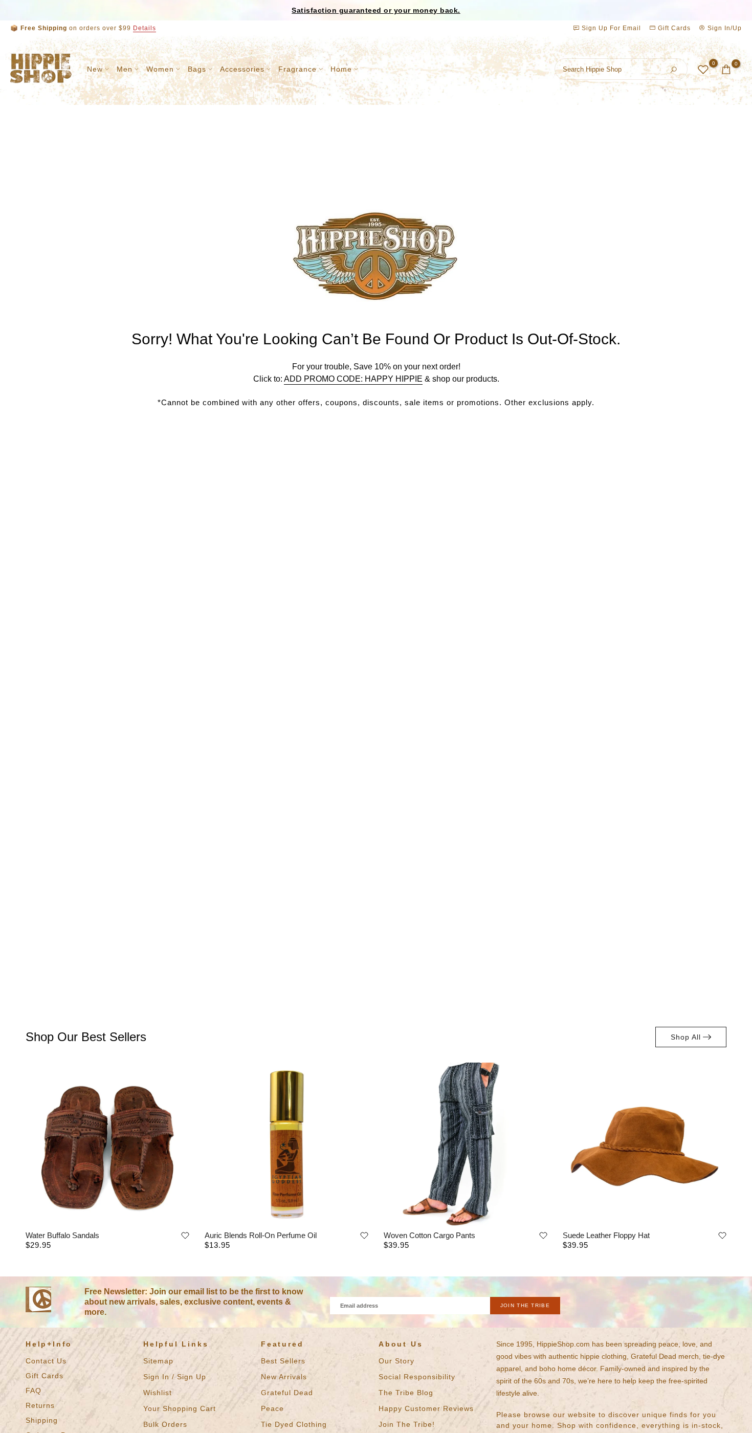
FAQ (33, 1390)
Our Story (396, 1361)
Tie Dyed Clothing (294, 1424)
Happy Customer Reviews (426, 1408)
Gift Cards (673, 28)
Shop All (686, 1037)
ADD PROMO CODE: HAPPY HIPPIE (353, 378)
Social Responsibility (417, 1377)
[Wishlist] (185, 1235)
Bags (197, 69)
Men (124, 69)
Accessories (242, 69)
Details (144, 28)
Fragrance (297, 69)
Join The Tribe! (407, 1424)
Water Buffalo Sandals (62, 1235)
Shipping (42, 1420)
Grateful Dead (287, 1392)
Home (341, 69)
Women (160, 69)
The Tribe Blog (406, 1392)
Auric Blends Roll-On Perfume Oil (261, 1235)
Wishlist (157, 1392)
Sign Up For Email (611, 28)
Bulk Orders (165, 1424)
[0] (703, 69)
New (95, 69)
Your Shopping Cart (179, 1408)
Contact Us (46, 1361)
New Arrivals (284, 1377)
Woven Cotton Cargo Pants (429, 1235)
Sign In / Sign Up (174, 1377)
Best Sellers (283, 1361)
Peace (272, 1408)
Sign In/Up (723, 28)
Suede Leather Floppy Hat (606, 1235)
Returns (40, 1405)
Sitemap (158, 1361)
